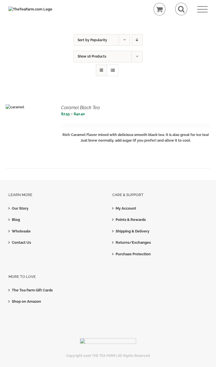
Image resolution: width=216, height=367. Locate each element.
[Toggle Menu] (202, 9)
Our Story (20, 208)
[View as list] (112, 70)
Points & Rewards (131, 219)
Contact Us (21, 242)
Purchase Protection (133, 254)
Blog (16, 219)
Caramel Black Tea (80, 107)
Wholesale (21, 231)
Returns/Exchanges (133, 242)
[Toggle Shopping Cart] (160, 9)
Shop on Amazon (26, 301)
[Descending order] (137, 40)
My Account (126, 208)
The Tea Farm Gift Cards (32, 290)
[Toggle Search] (181, 9)
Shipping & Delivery (132, 231)
